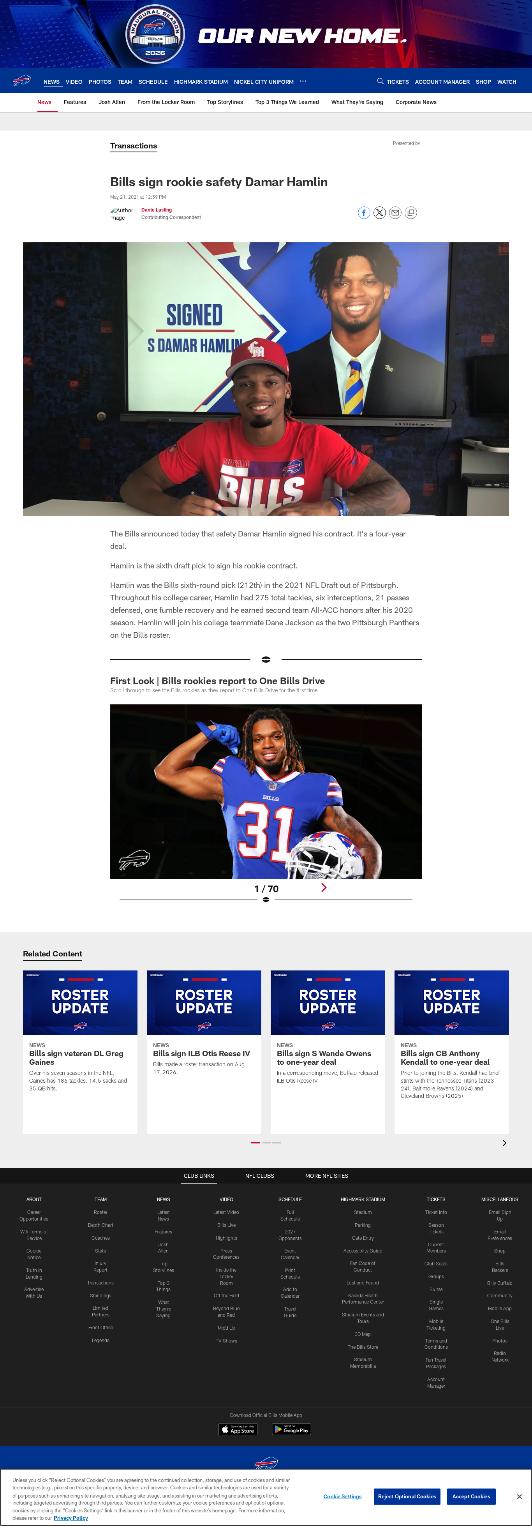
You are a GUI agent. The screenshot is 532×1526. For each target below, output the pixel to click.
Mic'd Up (226, 1327)
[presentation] (506, 1144)
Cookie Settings (343, 1496)
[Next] (323, 887)
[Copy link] (411, 213)
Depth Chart (100, 1225)
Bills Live (226, 1225)
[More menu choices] (303, 81)
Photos (499, 1340)
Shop (500, 1250)
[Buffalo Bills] (266, 1465)
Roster (100, 1212)
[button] (255, 1142)
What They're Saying (163, 1308)
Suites (436, 1289)
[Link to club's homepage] (21, 80)
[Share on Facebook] (364, 216)
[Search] (380, 81)
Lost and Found (363, 1282)
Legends (100, 1340)
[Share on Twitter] (379, 216)
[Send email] (395, 216)
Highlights (226, 1237)
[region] (266, 1497)
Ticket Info (436, 1212)
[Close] (519, 1496)
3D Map (363, 1334)
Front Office (100, 1327)
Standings (100, 1295)
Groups (436, 1276)
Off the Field (226, 1295)
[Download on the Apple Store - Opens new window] (238, 1430)
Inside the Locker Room (226, 1276)
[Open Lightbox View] (266, 809)
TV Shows (226, 1340)
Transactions (100, 1282)
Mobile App (500, 1308)
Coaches (101, 1237)
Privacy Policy (71, 1518)
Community (500, 1295)
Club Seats (436, 1263)
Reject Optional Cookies (407, 1496)
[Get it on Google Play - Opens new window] (291, 1433)
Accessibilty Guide (363, 1250)
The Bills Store (363, 1347)
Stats (100, 1250)
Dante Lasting (156, 209)
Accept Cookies (471, 1496)
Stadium (363, 1212)
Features (163, 1231)
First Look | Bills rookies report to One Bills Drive (219, 680)
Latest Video (226, 1212)
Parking (363, 1225)
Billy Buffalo (500, 1283)
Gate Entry (363, 1237)
